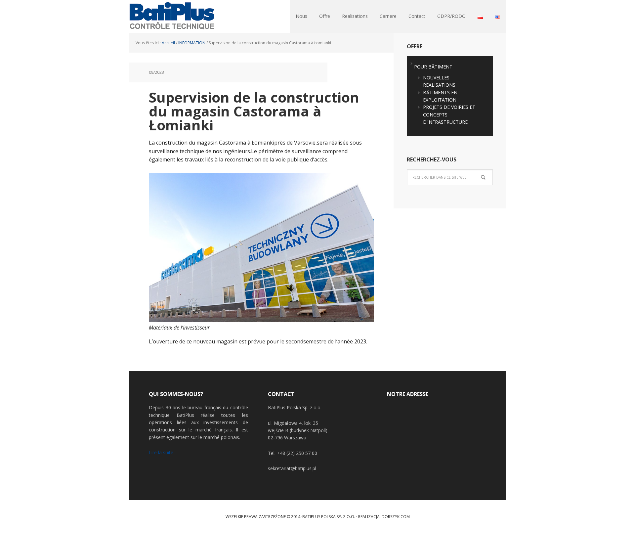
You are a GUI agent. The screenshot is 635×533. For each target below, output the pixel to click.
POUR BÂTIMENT (433, 67)
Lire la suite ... (163, 452)
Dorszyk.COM (396, 516)
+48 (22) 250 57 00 (297, 453)
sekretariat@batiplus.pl (292, 468)
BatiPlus (172, 16)
